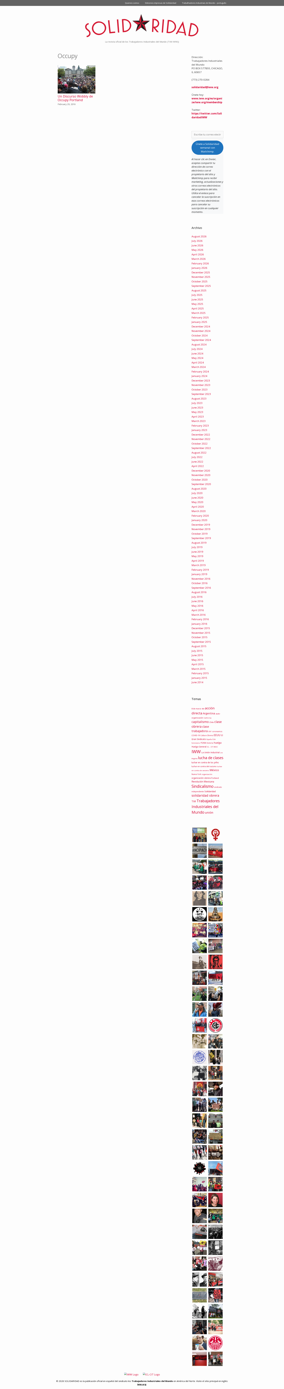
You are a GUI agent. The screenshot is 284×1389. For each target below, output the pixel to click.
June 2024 (197, 353)
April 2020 (198, 506)
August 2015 (199, 646)
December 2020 (201, 470)
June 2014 (197, 682)
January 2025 (199, 322)
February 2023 (200, 425)
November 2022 (201, 439)
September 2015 (201, 641)
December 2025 (201, 272)
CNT (210, 731)
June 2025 (197, 299)
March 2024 (199, 367)
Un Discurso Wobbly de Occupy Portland (75, 98)
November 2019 (201, 529)
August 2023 (199, 398)
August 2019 (199, 542)
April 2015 (198, 664)
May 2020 (197, 502)
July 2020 (197, 493)
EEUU (217, 735)
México (214, 770)
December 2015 (201, 628)
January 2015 (199, 678)
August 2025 (199, 290)
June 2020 (197, 497)
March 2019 (199, 565)
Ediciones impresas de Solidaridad (160, 3)
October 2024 (200, 335)
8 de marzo (196, 708)
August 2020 (199, 488)
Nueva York (196, 774)
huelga (217, 742)
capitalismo (200, 722)
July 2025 (197, 295)
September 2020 (201, 484)
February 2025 (200, 317)
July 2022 (197, 457)
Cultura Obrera (206, 735)
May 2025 (197, 304)
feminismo (196, 743)
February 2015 (200, 673)
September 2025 (201, 286)
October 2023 (200, 389)
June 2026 (197, 245)
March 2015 (199, 669)
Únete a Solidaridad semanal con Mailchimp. (207, 147)
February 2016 (200, 619)
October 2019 (200, 533)
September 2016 (201, 587)
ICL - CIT (210, 747)
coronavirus (217, 731)
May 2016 (197, 605)
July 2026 (197, 241)
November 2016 (201, 578)
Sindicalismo (202, 786)
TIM (194, 801)
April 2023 (198, 416)
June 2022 (197, 461)
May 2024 (197, 358)
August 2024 (199, 344)
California (207, 718)
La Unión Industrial (210, 752)
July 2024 (197, 349)
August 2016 (199, 592)
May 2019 (197, 556)
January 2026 (199, 268)
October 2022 (200, 443)
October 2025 (200, 281)
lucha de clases (210, 757)
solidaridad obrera (205, 795)
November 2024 (201, 331)
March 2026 (199, 259)
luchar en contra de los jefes (205, 762)
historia (210, 743)
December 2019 (201, 524)
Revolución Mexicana (203, 781)
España (209, 739)
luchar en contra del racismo (204, 766)
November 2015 (201, 632)
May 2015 (197, 659)
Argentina (209, 713)
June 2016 (197, 601)
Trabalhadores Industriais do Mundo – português (204, 3)
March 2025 (199, 313)
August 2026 (199, 236)
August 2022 (199, 452)
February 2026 (200, 263)
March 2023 (199, 421)
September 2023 (201, 394)
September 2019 (201, 538)
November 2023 (201, 385)
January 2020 (199, 520)
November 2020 (201, 475)
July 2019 (197, 547)
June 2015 (197, 655)
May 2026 (197, 250)
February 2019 (200, 569)
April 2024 (198, 362)
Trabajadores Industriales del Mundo (206, 806)
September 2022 (201, 448)
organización (207, 774)
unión (209, 812)
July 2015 (197, 650)
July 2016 (197, 596)
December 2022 (201, 434)
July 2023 (197, 403)
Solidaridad (210, 791)
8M (203, 709)
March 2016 (199, 614)
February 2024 (200, 371)
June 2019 (197, 551)
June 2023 (197, 407)
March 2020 (199, 511)
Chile (211, 722)
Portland (215, 778)
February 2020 (200, 515)
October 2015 (200, 637)
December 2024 (201, 326)
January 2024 (199, 376)
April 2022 (198, 466)
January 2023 (199, 430)
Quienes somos (132, 3)
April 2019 (198, 560)
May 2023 (197, 412)
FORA (203, 742)
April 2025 (198, 308)
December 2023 (201, 380)
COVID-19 (196, 735)
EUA (214, 739)
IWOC (215, 747)
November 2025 (201, 277)
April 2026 (198, 254)
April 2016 (198, 610)
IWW (196, 752)
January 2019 (199, 574)
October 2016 (200, 583)
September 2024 (201, 340)
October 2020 (200, 479)
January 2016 (199, 623)
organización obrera (201, 778)
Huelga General (199, 746)
